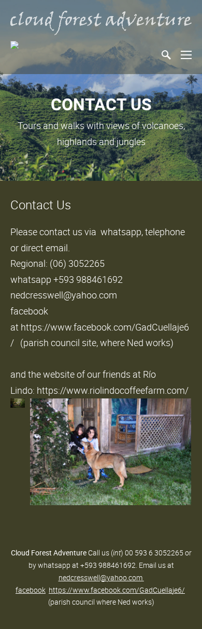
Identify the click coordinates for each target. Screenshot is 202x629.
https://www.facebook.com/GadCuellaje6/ (117, 590)
